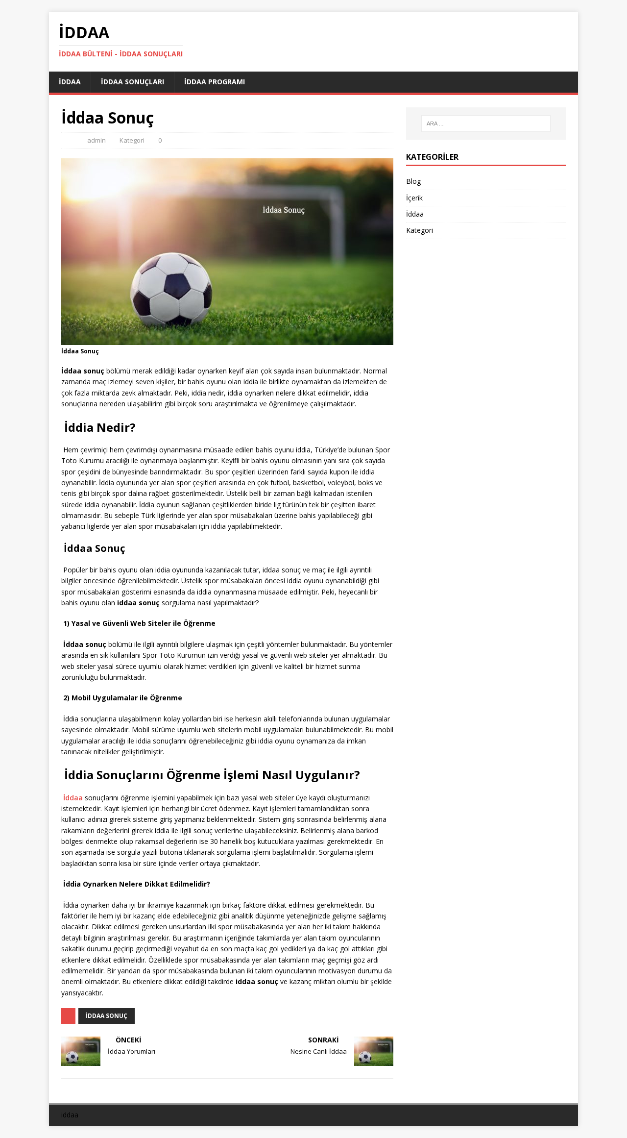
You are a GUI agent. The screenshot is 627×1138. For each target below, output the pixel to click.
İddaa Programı (214, 81)
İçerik (414, 197)
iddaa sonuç (106, 1016)
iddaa (69, 1114)
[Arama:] (486, 123)
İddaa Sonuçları (132, 81)
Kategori (132, 140)
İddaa (70, 81)
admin (96, 140)
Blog (413, 181)
